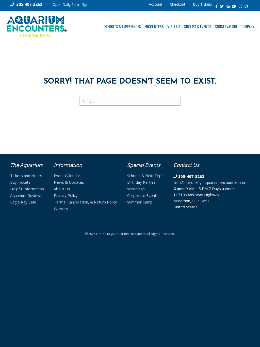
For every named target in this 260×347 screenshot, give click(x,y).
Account (155, 4)
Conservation (226, 26)
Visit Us (173, 26)
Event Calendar (67, 175)
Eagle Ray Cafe (23, 202)
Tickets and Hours (26, 175)
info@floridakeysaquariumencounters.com (211, 182)
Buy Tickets (202, 4)
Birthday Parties (141, 182)
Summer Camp (140, 202)
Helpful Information (27, 188)
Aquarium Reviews (26, 195)
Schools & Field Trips (145, 175)
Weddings (136, 188)
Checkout (177, 4)
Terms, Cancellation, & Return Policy (85, 202)
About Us (62, 188)
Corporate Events (142, 195)
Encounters (154, 26)
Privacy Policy (66, 195)
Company (247, 26)
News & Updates (69, 182)
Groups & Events (197, 26)
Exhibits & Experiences (122, 26)
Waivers (61, 208)
